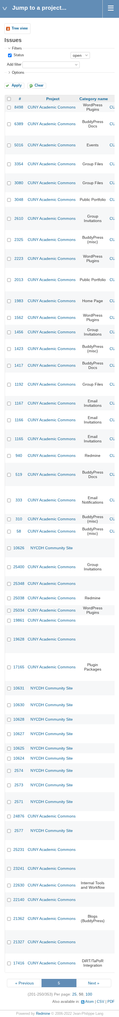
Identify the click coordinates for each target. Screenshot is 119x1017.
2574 (18, 770)
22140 (18, 899)
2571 (18, 801)
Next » (93, 983)
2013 (18, 279)
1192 (19, 384)
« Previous (24, 983)
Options (18, 73)
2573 (18, 785)
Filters (17, 48)
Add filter (14, 65)
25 (74, 994)
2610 (18, 218)
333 (18, 500)
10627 (18, 734)
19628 (18, 639)
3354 (18, 164)
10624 (18, 758)
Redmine (43, 1014)
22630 (18, 885)
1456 (18, 332)
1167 (19, 403)
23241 (18, 868)
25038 (18, 598)
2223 (18, 258)
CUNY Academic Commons (52, 107)
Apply (17, 85)
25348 (18, 583)
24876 (18, 816)
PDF (111, 1002)
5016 (18, 145)
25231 (18, 849)
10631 (18, 688)
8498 (18, 107)
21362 (18, 918)
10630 (18, 705)
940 (18, 455)
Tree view (20, 28)
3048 (18, 199)
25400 (18, 567)
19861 (18, 620)
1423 (18, 348)
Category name (93, 99)
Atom (89, 1002)
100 (89, 994)
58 (19, 531)
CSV (100, 1002)
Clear (39, 85)
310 (18, 519)
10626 (18, 548)
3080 (18, 183)
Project (53, 99)
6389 (18, 124)
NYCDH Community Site (51, 548)
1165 (19, 439)
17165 (18, 667)
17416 (18, 963)
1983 (18, 301)
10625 (18, 748)
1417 (18, 365)
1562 (18, 317)
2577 (18, 830)
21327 (18, 942)
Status (18, 55)
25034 (18, 610)
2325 (18, 239)
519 (18, 474)
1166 (19, 420)
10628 (18, 719)
